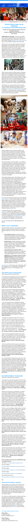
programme (4, 211)
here (7, 21)
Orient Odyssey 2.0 (6, 199)
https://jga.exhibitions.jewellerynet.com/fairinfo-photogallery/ (13, 469)
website (21, 218)
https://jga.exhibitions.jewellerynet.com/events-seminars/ (13, 476)
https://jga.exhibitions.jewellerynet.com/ (15, 462)
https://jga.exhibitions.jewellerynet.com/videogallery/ (12, 473)
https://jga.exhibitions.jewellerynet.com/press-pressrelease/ (13, 466)
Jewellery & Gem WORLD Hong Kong (15, 88)
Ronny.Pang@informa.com (8, 515)
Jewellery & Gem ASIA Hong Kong (19, 40)
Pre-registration (5, 265)
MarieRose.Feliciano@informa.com (10, 520)
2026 (4, 220)
